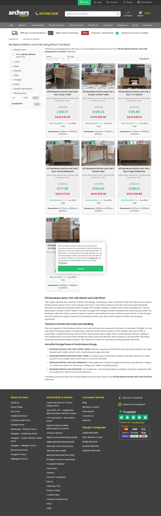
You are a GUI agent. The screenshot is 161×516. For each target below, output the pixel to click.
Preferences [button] (63, 263)
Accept (81, 269)
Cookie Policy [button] (93, 258)
